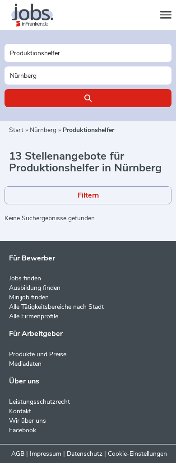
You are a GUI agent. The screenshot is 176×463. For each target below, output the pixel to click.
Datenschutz (84, 453)
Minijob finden (29, 297)
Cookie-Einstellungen (137, 453)
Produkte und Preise (37, 354)
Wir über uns (27, 420)
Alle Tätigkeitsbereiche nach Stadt (56, 306)
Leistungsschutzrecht (39, 401)
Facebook (22, 430)
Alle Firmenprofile (33, 316)
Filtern (88, 195)
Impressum (45, 453)
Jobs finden (25, 278)
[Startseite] (40, 15)
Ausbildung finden (34, 287)
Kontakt (20, 411)
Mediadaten (25, 363)
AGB (17, 453)
